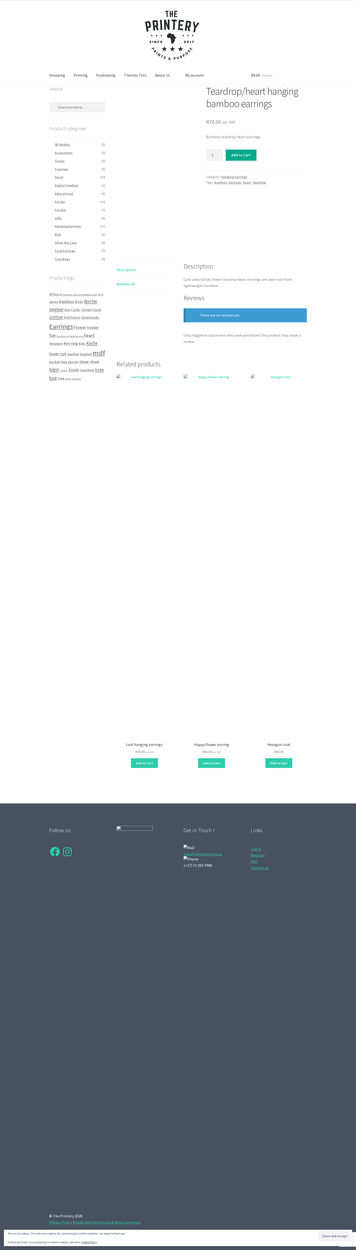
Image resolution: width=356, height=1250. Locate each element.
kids (82, 343)
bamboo (220, 182)
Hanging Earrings (234, 177)
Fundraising (106, 75)
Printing (81, 75)
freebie (92, 327)
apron (53, 302)
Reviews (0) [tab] (125, 284)
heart (247, 182)
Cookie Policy (89, 1242)
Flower (80, 327)
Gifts (58, 218)
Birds (79, 302)
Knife (91, 343)
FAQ (254, 861)
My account (194, 75)
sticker (64, 370)
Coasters (61, 169)
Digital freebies (66, 185)
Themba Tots (135, 75)
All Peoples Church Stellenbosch (78, 294)
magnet (86, 354)
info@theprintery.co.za (203, 854)
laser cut (58, 354)
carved (86, 310)
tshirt (68, 378)
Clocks (60, 161)
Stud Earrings (65, 251)
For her (60, 202)
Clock (96, 310)
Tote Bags (62, 259)
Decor (59, 177)
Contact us (260, 867)
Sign (54, 369)
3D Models (62, 144)
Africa (53, 294)
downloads (90, 317)
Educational (64, 193)
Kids (58, 234)
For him (60, 210)
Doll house (72, 317)
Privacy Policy (60, 1222)
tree (61, 378)
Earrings (235, 182)
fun (52, 335)
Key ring (71, 343)
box (67, 310)
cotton (56, 317)
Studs (74, 370)
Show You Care (66, 242)
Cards (75, 310)
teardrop (259, 182)
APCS (101, 294)
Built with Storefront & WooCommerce (107, 1222)
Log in (256, 848)
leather (73, 354)
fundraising (76, 336)
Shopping (57, 75)
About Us (162, 75)
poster (73, 362)
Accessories (64, 153)
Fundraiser (62, 336)
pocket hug (58, 362)
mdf (99, 352)
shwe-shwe (89, 361)
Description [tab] (126, 269)
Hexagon (56, 343)
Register (258, 855)
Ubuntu (76, 378)
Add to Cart (241, 154)
